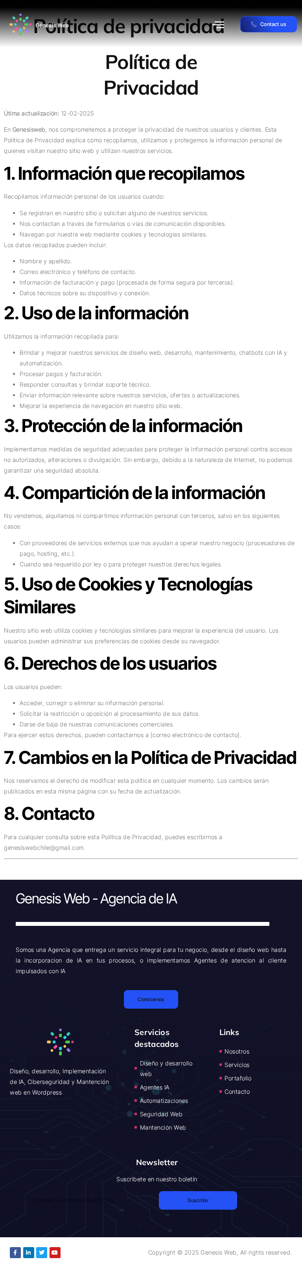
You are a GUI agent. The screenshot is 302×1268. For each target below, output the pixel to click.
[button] (219, 24)
